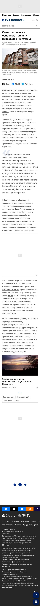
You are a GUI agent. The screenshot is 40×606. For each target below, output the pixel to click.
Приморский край (23, 397)
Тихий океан (7, 400)
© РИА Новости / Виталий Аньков (12, 70)
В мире (33, 521)
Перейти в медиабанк (29, 70)
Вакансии (5, 534)
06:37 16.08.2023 (8, 26)
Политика (5, 521)
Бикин (10, 295)
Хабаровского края (10, 289)
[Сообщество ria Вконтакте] (22, 509)
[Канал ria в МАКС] (6, 509)
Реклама (18, 525)
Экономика (25, 521)
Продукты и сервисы (31, 525)
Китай (17, 400)
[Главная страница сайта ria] (13, 20)
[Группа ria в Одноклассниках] (29, 509)
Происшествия (8, 397)
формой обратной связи (28, 579)
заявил (5, 111)
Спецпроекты (7, 525)
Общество (15, 521)
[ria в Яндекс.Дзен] (14, 509)
